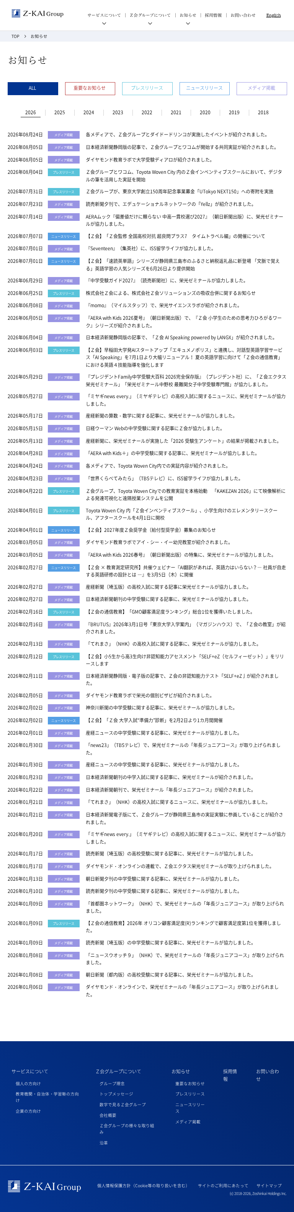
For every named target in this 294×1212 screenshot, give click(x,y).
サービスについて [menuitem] (104, 15)
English (273, 15)
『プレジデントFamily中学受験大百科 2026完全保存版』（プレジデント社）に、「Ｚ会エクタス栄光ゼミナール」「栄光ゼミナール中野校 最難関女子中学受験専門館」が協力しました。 (186, 380)
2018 (263, 112)
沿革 (104, 1143)
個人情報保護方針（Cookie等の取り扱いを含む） (143, 1185)
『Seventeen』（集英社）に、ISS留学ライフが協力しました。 (151, 248)
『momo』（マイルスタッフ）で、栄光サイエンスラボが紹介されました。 (164, 305)
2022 (147, 112)
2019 (234, 112)
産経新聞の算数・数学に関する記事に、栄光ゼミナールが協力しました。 (161, 415)
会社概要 (108, 1115)
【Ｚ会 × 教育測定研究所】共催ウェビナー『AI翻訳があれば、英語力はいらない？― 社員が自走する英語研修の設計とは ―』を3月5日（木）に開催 (186, 571)
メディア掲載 (261, 87)
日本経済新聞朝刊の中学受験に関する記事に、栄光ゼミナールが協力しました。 (168, 599)
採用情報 (213, 15)
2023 (118, 112)
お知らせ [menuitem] (188, 15)
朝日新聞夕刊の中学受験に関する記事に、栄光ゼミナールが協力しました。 (164, 878)
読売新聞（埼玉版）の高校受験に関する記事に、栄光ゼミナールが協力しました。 (171, 853)
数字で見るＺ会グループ (123, 1104)
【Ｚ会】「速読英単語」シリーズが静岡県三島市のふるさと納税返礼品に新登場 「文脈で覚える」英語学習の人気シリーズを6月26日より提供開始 (183, 265)
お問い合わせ (243, 15)
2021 (176, 112)
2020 (205, 112)
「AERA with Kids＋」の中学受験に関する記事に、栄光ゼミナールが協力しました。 (173, 453)
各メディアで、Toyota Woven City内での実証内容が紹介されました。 (158, 465)
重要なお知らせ (90, 87)
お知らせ (181, 1071)
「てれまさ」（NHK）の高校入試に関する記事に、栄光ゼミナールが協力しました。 (173, 643)
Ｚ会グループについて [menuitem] (150, 15)
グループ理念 (112, 1083)
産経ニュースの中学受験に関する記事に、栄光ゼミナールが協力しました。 (164, 732)
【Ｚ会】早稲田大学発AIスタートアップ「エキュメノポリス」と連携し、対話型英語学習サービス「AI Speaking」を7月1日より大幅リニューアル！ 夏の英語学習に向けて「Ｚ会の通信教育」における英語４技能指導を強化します (184, 357)
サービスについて (29, 1071)
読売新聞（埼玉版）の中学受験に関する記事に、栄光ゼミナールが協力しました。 (171, 942)
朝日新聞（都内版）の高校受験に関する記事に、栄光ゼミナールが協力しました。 (171, 974)
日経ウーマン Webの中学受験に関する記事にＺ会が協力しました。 (155, 428)
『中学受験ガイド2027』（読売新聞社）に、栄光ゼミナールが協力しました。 (167, 280)
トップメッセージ (116, 1094)
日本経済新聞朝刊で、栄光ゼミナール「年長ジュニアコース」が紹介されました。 (171, 789)
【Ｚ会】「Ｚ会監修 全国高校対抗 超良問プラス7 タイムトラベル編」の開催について (175, 236)
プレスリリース (147, 87)
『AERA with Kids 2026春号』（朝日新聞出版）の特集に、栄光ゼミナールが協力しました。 (181, 554)
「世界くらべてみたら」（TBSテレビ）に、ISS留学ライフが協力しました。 (164, 478)
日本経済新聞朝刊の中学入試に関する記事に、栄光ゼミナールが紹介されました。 (171, 777)
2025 (59, 112)
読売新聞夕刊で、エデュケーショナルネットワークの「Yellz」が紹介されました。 (171, 204)
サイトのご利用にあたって (223, 1185)
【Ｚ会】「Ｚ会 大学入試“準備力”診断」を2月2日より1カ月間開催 (154, 720)
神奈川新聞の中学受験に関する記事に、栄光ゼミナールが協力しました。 (161, 707)
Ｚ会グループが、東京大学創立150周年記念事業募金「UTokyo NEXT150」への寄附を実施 (179, 191)
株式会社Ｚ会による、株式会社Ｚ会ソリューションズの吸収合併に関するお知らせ (171, 293)
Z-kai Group (37, 13)
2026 (30, 112)
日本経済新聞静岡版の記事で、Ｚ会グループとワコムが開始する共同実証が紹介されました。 (182, 147)
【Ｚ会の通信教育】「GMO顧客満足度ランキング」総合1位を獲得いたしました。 (170, 611)
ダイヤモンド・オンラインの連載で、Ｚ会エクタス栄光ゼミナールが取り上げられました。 (180, 866)
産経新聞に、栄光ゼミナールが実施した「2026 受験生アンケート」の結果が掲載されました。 (183, 440)
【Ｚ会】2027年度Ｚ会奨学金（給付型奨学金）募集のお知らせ (151, 530)
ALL (32, 87)
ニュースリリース (204, 87)
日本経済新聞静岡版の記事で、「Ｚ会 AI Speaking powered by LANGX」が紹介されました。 (181, 337)
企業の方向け (28, 1111)
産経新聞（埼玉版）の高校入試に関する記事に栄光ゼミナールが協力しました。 (168, 586)
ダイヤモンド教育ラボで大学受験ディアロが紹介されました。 (150, 159)
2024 (88, 112)
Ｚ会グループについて (118, 1071)
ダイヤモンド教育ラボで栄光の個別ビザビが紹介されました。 (150, 695)
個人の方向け (28, 1083)
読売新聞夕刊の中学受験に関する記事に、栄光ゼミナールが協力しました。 (164, 891)
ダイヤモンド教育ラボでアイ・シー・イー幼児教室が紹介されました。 (159, 542)
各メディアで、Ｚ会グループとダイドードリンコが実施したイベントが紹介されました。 (178, 134)
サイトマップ (269, 1185)
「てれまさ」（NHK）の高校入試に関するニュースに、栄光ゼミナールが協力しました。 (178, 802)
